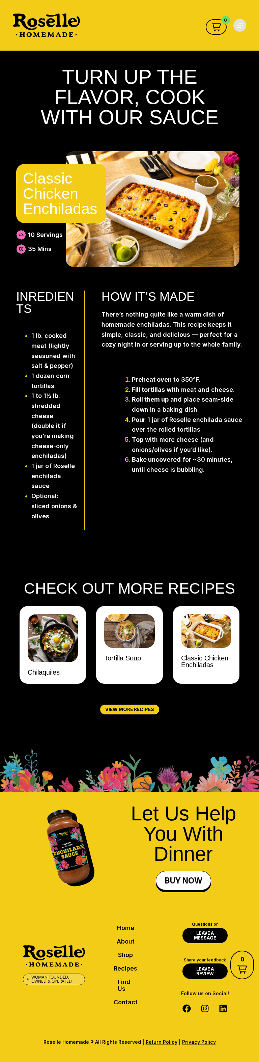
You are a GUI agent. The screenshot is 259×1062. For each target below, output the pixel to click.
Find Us (124, 985)
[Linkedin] (223, 1008)
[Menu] (239, 25)
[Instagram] (205, 1008)
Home (125, 927)
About (126, 941)
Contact (126, 1002)
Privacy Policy (199, 1042)
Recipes (125, 968)
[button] (216, 27)
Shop (125, 954)
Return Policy (161, 1042)
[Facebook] (186, 1008)
